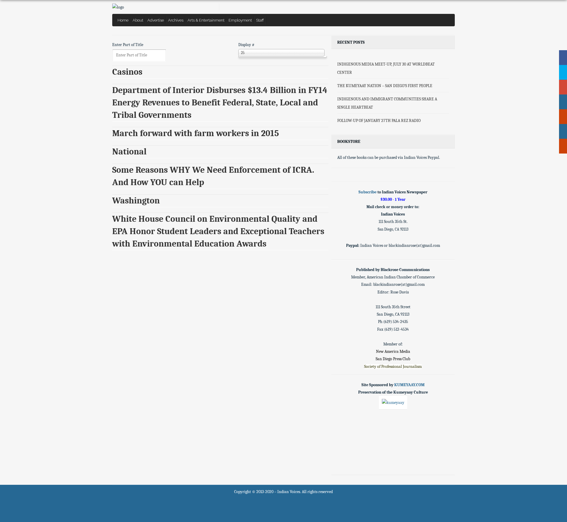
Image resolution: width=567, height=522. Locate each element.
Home (123, 20)
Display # (246, 44)
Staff (260, 20)
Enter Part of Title (128, 44)
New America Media (393, 351)
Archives (175, 20)
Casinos (127, 72)
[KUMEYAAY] (393, 402)
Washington (136, 200)
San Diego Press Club (393, 358)
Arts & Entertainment (206, 20)
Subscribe (368, 192)
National (129, 151)
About (138, 20)
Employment (240, 20)
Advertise (155, 20)
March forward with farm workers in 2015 (195, 133)
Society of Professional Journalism (393, 366)
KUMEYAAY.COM (409, 384)
